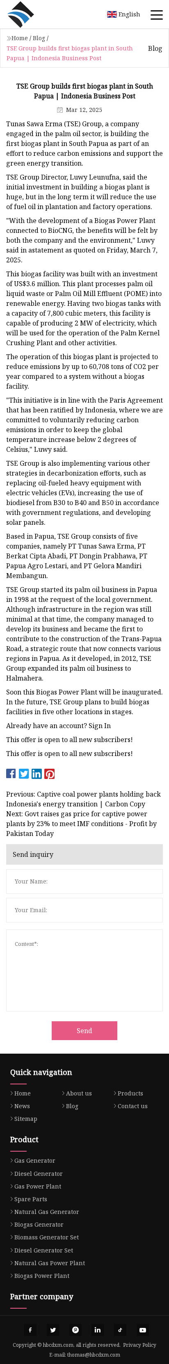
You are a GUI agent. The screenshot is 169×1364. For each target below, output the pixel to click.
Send (84, 1030)
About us (79, 1093)
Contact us (133, 1106)
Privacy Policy (139, 1344)
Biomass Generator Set (46, 1237)
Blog (39, 38)
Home (19, 38)
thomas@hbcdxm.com (93, 1354)
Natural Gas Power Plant (49, 1263)
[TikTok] (120, 1330)
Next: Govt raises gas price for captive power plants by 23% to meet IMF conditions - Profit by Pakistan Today (81, 823)
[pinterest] (75, 1330)
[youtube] (143, 1330)
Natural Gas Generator (46, 1212)
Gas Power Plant (37, 1186)
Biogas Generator (39, 1224)
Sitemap (25, 1119)
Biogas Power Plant (41, 1276)
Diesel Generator (38, 1173)
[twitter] (53, 1330)
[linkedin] (97, 1330)
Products (130, 1093)
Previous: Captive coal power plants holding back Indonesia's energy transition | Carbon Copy (83, 799)
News (22, 1106)
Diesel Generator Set (43, 1250)
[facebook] (30, 1330)
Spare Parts (30, 1199)
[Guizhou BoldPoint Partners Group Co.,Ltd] (30, 14)
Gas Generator (34, 1160)
